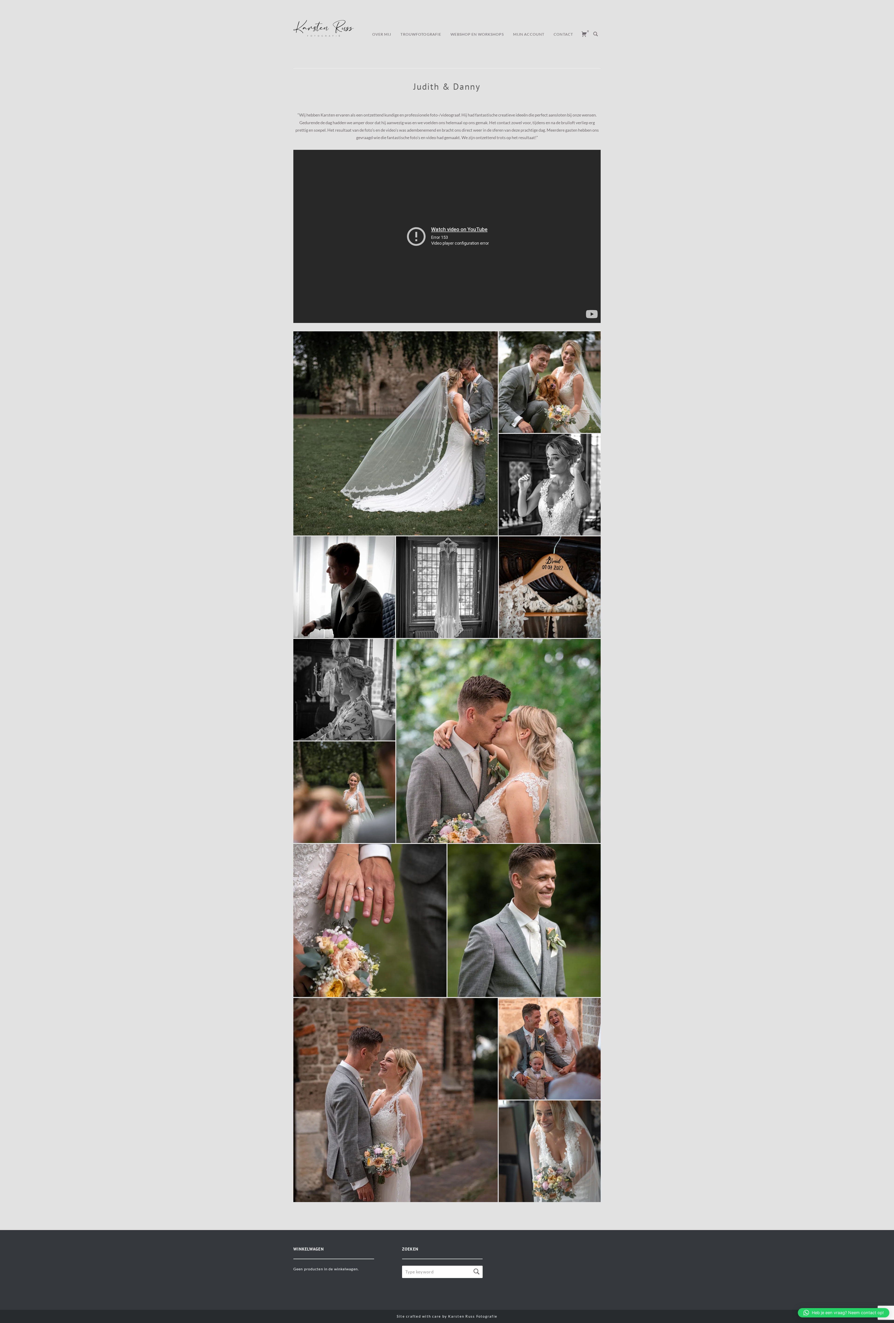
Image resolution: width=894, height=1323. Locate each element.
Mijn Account (528, 34)
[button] (843, 1312)
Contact (563, 34)
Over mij (381, 34)
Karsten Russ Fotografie (472, 1316)
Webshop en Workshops (477, 34)
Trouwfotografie (420, 34)
